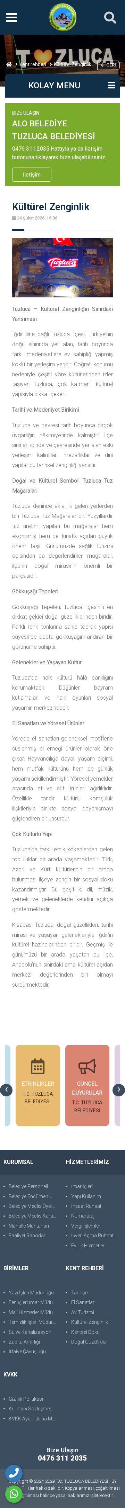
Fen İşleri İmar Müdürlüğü (34, 1302)
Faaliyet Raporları (28, 1235)
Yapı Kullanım (86, 1196)
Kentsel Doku (85, 1332)
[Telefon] (14, 1473)
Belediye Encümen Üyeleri (34, 1196)
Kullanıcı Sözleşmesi (31, 1408)
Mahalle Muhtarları (29, 1226)
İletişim (32, 174)
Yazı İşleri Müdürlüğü (31, 1292)
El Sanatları (83, 1302)
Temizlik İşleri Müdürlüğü (34, 1322)
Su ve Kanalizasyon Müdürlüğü (34, 1332)
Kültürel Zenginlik (89, 1322)
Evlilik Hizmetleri (88, 1245)
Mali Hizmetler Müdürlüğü (34, 1312)
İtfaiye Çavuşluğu (27, 1351)
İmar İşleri (82, 1186)
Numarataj (82, 1216)
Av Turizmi (82, 1312)
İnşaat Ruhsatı (86, 1206)
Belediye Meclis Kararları (34, 1216)
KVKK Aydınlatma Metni (34, 1418)
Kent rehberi (32, 64)
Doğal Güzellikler (89, 1342)
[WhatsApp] (14, 1494)
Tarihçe (79, 1292)
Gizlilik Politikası (26, 1399)
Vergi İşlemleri (86, 1226)
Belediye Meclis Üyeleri (33, 1206)
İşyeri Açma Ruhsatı (93, 1235)
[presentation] (6, 1090)
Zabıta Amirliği (24, 1342)
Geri (111, 65)
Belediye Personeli (28, 1186)
